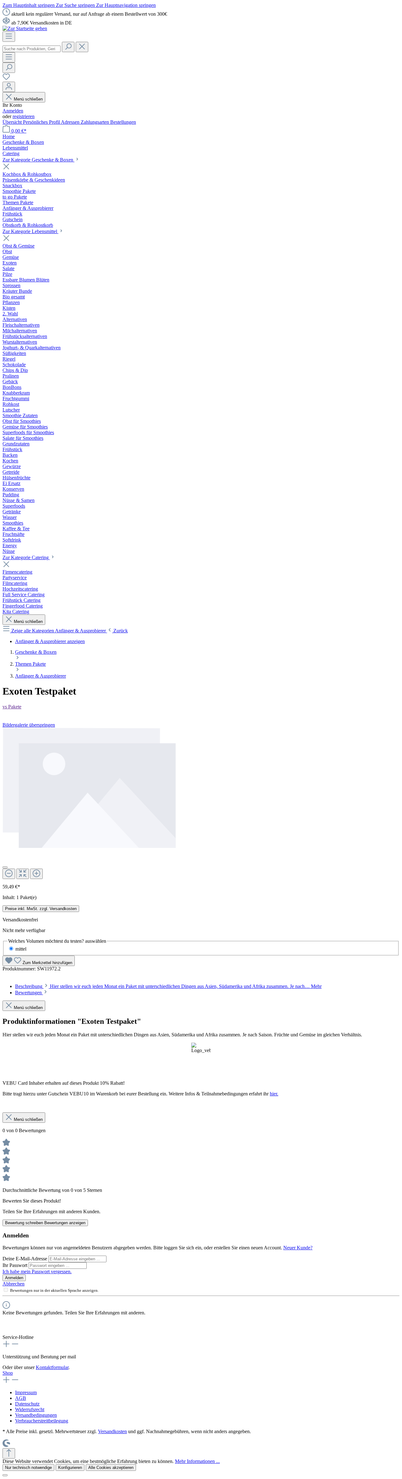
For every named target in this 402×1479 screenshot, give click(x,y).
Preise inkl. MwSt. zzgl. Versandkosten (41, 908)
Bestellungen (123, 122)
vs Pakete (12, 706)
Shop (8, 1373)
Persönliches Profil (42, 122)
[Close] (5, 867)
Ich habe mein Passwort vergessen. (37, 1271)
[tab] (168, 986)
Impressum (26, 1392)
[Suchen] (68, 47)
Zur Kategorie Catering (26, 557)
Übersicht (13, 122)
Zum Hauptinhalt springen (29, 5)
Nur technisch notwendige (28, 1467)
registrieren (24, 116)
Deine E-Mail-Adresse (25, 1258)
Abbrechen (13, 1283)
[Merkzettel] (6, 78)
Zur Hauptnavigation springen (126, 5)
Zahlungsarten (95, 122)
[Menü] (9, 36)
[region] (201, 803)
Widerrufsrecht (29, 1409)
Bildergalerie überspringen (29, 725)
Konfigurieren (70, 1467)
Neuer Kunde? (297, 1247)
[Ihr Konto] (9, 87)
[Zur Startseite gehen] (25, 28)
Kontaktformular (52, 1367)
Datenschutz (27, 1403)
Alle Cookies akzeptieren (110, 1467)
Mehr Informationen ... (197, 1461)
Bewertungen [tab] (29, 992)
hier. (274, 1093)
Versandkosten (112, 1431)
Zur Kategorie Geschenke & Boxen (38, 159)
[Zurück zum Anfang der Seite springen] (9, 1453)
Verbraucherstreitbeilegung (41, 1420)
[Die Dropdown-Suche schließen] (82, 47)
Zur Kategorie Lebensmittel (30, 231)
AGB (20, 1398)
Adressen (71, 122)
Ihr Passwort (16, 1265)
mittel (20, 949)
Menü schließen (28, 99)
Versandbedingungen (36, 1415)
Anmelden (13, 110)
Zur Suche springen (76, 5)
